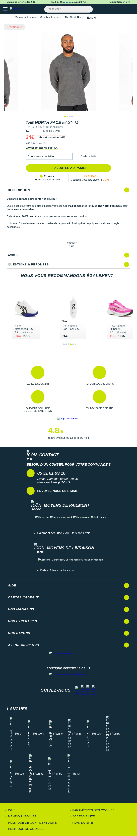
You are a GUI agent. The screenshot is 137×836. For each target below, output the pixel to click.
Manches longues (50, 17)
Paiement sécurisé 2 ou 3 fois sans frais (63, 533)
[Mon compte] (124, 9)
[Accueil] (8, 17)
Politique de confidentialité (32, 822)
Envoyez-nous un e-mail (57, 491)
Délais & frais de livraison (57, 570)
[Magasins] (118, 9)
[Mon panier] (131, 9)
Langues (17, 708)
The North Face (74, 17)
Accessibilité (83, 816)
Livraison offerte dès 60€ (42, 147)
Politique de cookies (26, 828)
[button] (49, 156)
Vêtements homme (25, 17)
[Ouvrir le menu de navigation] (5, 9)
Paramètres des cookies (93, 810)
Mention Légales (22, 816)
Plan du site (82, 822)
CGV (11, 810)
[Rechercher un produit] (88, 9)
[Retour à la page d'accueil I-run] (17, 9)
